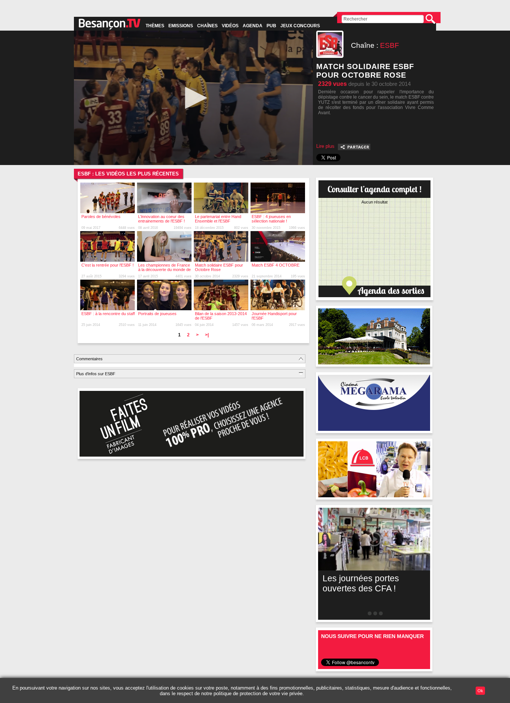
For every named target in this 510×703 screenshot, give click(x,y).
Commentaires (89, 359)
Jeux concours (300, 25)
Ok (480, 690)
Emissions (180, 25)
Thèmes (155, 25)
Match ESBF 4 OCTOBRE (275, 265)
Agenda (252, 25)
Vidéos (230, 25)
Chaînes (207, 25)
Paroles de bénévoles (101, 216)
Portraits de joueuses (157, 313)
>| (207, 334)
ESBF (389, 45)
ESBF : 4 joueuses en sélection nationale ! (271, 218)
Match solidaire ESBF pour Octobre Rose (219, 267)
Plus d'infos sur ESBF (95, 373)
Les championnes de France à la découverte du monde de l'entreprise (164, 269)
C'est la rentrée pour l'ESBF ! (107, 265)
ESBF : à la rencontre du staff (108, 313)
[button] (193, 97)
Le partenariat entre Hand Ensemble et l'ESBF (218, 218)
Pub (271, 25)
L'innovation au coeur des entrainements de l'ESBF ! (161, 218)
